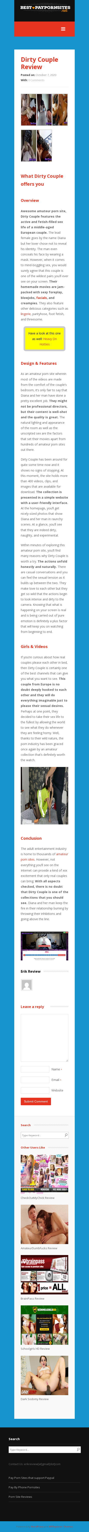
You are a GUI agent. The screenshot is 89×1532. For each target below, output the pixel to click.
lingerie (26, 314)
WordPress (37, 1526)
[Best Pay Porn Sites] (47, 19)
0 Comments (36, 80)
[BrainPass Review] (44, 1293)
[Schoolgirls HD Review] (44, 1344)
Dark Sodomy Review (35, 1399)
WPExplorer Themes (61, 1526)
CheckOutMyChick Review (37, 1198)
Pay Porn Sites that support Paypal (31, 1478)
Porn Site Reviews (20, 1497)
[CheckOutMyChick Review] (44, 1193)
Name (56, 1069)
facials (41, 298)
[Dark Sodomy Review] (44, 1394)
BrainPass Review (32, 1298)
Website (57, 1090)
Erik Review (31, 971)
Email (56, 1080)
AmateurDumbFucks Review (39, 1248)
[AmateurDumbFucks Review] (44, 1243)
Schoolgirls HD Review (35, 1349)
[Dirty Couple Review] (44, 959)
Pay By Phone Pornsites (24, 1487)
